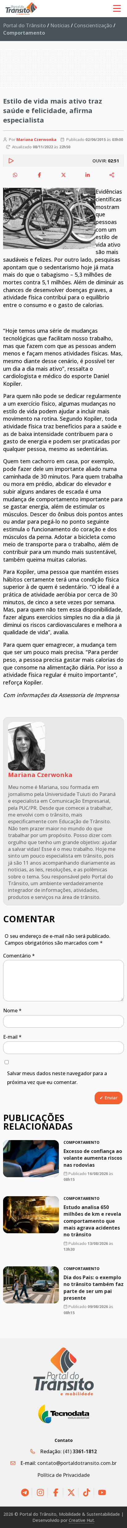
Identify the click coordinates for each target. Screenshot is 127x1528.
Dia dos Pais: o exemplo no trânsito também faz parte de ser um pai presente (93, 1287)
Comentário (19, 955)
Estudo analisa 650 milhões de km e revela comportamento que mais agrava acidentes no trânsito (92, 1221)
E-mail (12, 1036)
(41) (80, 1451)
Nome (12, 1010)
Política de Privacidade (63, 1475)
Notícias (60, 25)
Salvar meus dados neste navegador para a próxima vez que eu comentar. (57, 1078)
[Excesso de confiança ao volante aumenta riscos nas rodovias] (31, 1158)
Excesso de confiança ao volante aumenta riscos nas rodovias (92, 1158)
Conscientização (93, 25)
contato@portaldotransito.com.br (77, 1463)
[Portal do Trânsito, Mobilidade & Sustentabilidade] (63, 1371)
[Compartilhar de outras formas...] (111, 175)
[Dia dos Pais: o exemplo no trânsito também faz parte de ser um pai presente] (31, 1284)
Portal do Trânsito (24, 25)
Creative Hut (81, 1520)
